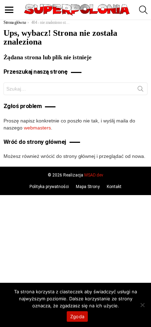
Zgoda (77, 316)
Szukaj (140, 90)
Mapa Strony (88, 186)
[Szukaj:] (75, 88)
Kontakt (114, 186)
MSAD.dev (93, 175)
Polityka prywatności (49, 186)
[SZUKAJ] (143, 10)
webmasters (37, 128)
